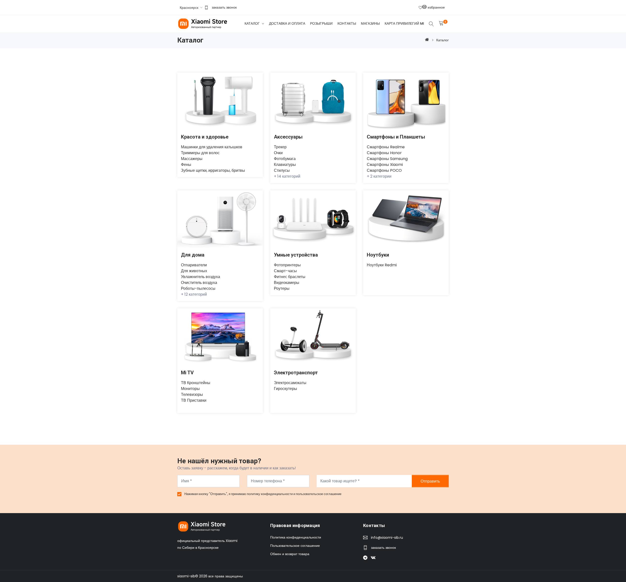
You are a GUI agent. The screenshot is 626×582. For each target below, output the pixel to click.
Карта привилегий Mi (404, 23)
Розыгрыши (321, 23)
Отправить (430, 481)
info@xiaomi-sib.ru (387, 537)
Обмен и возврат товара (289, 553)
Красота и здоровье (204, 137)
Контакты (346, 23)
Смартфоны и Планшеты (396, 137)
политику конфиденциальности (270, 494)
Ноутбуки (378, 255)
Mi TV (187, 373)
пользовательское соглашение (318, 494)
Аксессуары (288, 137)
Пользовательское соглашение (295, 545)
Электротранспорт (296, 373)
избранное (434, 7)
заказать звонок (224, 7)
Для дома (192, 255)
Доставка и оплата (287, 23)
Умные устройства (296, 255)
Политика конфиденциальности (295, 537)
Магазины (370, 23)
